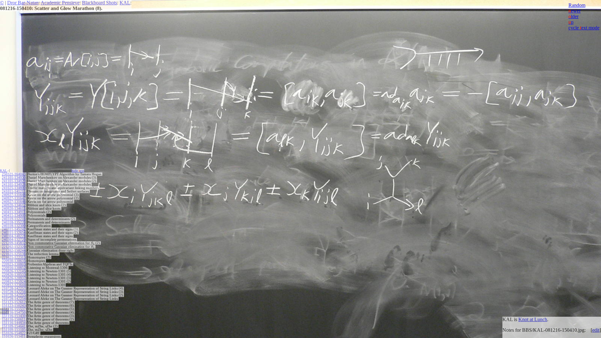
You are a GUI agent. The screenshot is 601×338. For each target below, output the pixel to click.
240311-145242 (14, 229)
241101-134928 (14, 184)
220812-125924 (14, 281)
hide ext (78, 170)
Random (576, 5)
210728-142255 (14, 295)
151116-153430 (14, 316)
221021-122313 (14, 257)
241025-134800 (14, 188)
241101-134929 (14, 181)
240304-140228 (14, 236)
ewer (574, 10)
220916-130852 (14, 267)
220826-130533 (14, 274)
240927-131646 (14, 201)
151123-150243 (14, 305)
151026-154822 (14, 333)
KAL (125, 2)
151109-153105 (14, 329)
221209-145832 (14, 243)
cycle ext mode (583, 27)
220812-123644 (14, 285)
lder (573, 16)
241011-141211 (14, 191)
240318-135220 (14, 222)
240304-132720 (14, 239)
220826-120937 (14, 278)
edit (595, 330)
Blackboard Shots (99, 2)
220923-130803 (14, 264)
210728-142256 (14, 292)
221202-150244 (14, 250)
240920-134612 (14, 205)
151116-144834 (14, 323)
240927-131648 (14, 195)
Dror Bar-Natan (23, 2)
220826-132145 (14, 271)
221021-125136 (14, 254)
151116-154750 (14, 312)
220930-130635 (14, 261)
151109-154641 (14, 326)
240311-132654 (14, 232)
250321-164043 (14, 174)
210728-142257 (14, 288)
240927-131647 (14, 198)
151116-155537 (14, 309)
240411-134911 (14, 212)
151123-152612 (14, 302)
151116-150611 (14, 319)
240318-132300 (14, 226)
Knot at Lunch (532, 319)
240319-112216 (14, 219)
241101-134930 (14, 177)
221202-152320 (14, 246)
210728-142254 (14, 298)
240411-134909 (14, 215)
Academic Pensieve (60, 2)
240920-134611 (14, 208)
